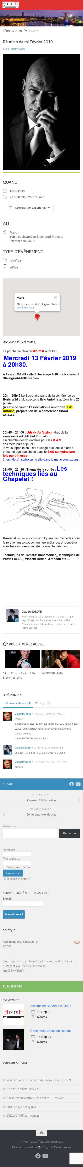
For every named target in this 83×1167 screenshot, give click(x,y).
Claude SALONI (16, 49)
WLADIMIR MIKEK (52, 673)
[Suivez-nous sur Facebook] (71, 784)
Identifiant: (9, 850)
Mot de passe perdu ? (17, 879)
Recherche (9, 826)
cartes (14, 266)
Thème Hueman (62, 1147)
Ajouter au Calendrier (30, 207)
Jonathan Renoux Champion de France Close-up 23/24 (38, 1080)
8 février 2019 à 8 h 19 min (50, 714)
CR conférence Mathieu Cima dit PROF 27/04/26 (35, 1098)
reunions (16, 260)
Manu (13, 232)
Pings (44, 703)
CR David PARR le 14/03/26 (22, 1115)
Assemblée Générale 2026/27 (50, 1006)
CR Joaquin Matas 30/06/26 (22, 1089)
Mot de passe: (11, 858)
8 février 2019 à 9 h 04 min (49, 747)
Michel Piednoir (22, 713)
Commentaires (19, 703)
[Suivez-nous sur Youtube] (77, 784)
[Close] (55, 297)
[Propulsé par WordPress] (39, 1147)
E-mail (8, 898)
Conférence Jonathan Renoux (50, 1030)
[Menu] (78, 5)
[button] (37, 317)
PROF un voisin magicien (21, 1107)
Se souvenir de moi (18, 867)
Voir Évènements (26, 307)
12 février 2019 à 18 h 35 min (51, 761)
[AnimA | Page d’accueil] (13, 5)
